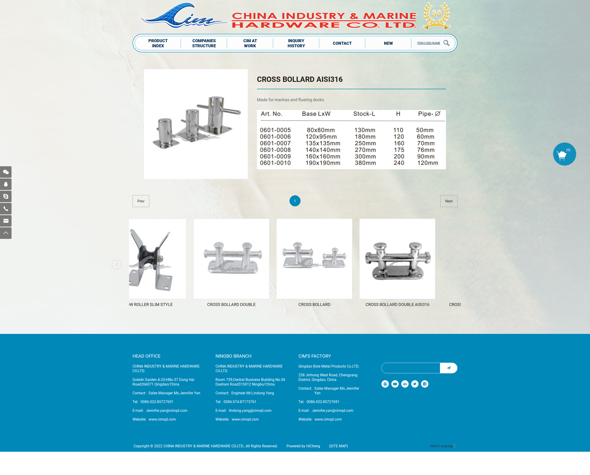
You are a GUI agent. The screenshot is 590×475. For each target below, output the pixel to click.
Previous (116, 265)
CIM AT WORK (250, 43)
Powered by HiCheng (303, 446)
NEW (388, 43)
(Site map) (338, 446)
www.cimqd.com (162, 419)
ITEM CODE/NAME (428, 43)
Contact (342, 43)
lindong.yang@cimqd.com (250, 410)
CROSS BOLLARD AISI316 (300, 79)
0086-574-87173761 (240, 401)
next (449, 201)
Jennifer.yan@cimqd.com (166, 410)
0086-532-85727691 (157, 401)
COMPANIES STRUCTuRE (204, 43)
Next (473, 265)
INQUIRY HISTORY (296, 43)
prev (141, 201)
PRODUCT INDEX (158, 43)
